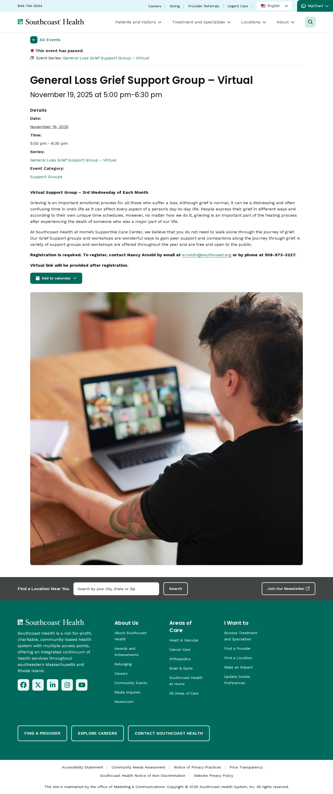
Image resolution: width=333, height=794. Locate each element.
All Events (50, 39)
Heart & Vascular (183, 640)
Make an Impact (238, 667)
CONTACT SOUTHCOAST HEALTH (169, 733)
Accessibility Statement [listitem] (82, 767)
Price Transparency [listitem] (246, 767)
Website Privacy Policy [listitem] (213, 775)
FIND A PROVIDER (42, 733)
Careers (154, 6)
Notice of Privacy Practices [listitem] (197, 767)
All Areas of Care (183, 693)
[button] (315, 6)
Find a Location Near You (43, 588)
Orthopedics (180, 659)
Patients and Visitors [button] (135, 22)
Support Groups (46, 176)
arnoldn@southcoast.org (206, 254)
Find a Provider (237, 648)
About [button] (283, 22)
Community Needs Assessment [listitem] (138, 767)
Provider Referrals (203, 6)
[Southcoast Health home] (51, 21)
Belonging (123, 664)
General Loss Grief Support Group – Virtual (73, 160)
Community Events (130, 683)
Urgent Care (238, 6)
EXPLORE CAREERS (97, 733)
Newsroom (123, 701)
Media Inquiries (127, 692)
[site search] (310, 22)
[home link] (51, 622)
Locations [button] (250, 22)
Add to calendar (56, 278)
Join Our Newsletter (286, 588)
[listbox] (274, 5)
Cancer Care (179, 649)
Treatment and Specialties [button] (198, 22)
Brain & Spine (181, 668)
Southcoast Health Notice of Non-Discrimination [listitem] (142, 775)
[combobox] (116, 588)
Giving (175, 6)
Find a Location (238, 658)
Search (175, 588)
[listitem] (23, 685)
